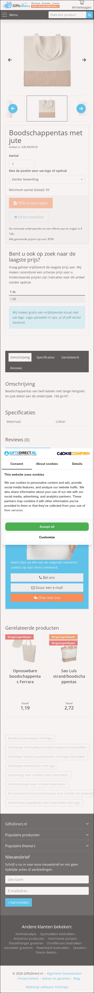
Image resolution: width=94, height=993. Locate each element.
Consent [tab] (16, 463)
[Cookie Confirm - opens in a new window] (73, 453)
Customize (47, 537)
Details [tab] (77, 463)
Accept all (47, 526)
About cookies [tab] (47, 463)
